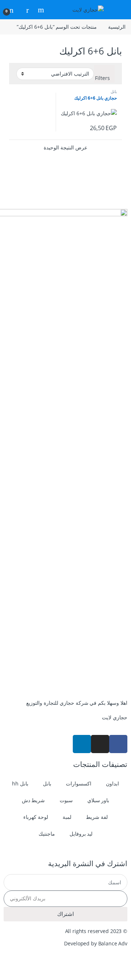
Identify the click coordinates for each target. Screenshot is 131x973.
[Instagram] (100, 744)
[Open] (119, 10)
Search (40, 10)
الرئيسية (117, 26)
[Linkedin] (82, 744)
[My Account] (25, 9)
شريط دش (33, 800)
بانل (114, 91)
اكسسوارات (78, 783)
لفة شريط (97, 816)
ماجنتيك (47, 833)
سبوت (66, 800)
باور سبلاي (98, 800)
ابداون (112, 783)
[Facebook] (118, 744)
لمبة (67, 816)
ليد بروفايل (81, 833)
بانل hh (20, 783)
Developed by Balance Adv (95, 943)
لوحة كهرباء (35, 816)
